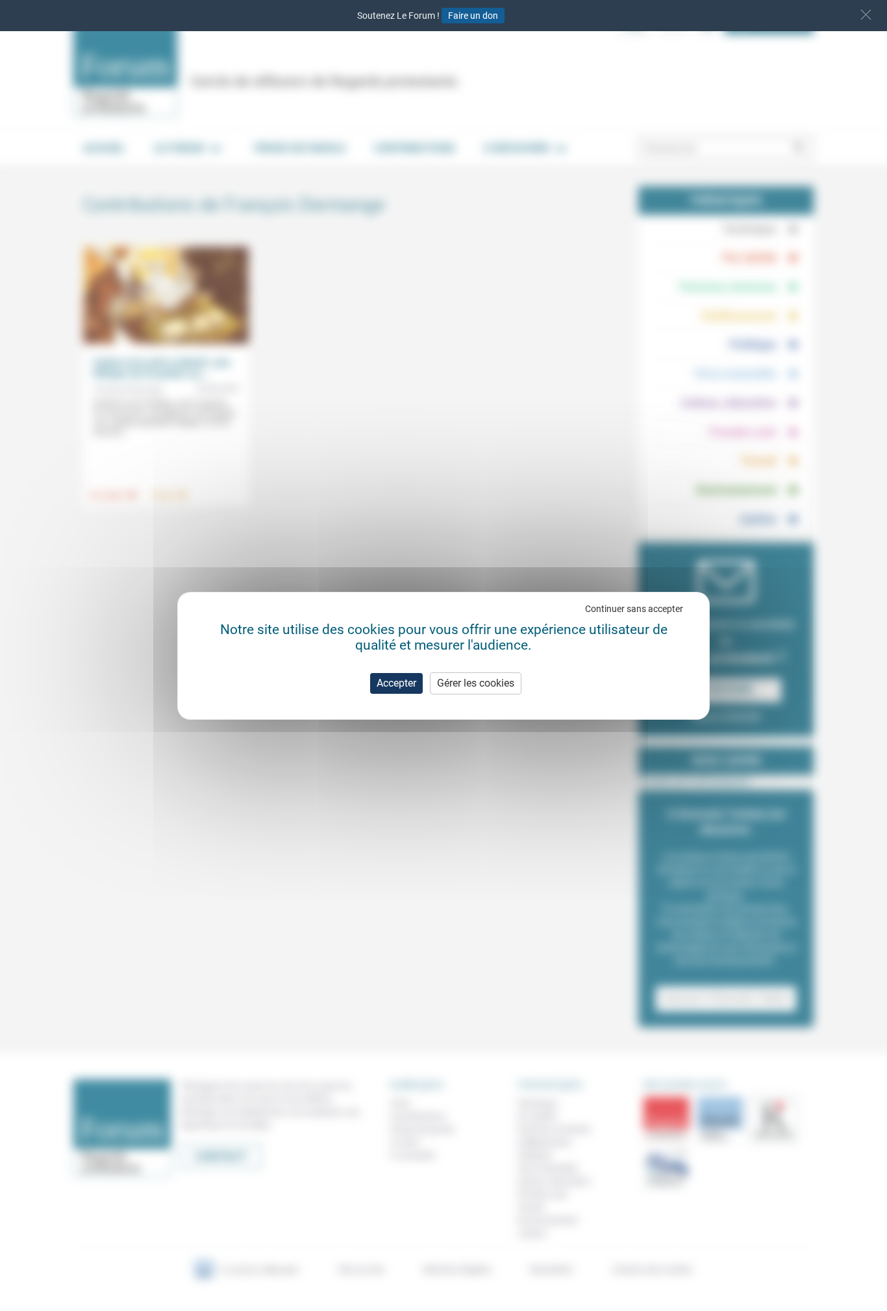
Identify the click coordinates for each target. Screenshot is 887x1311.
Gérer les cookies (475, 683)
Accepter (396, 683)
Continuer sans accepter (634, 609)
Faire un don (473, 15)
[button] (866, 14)
